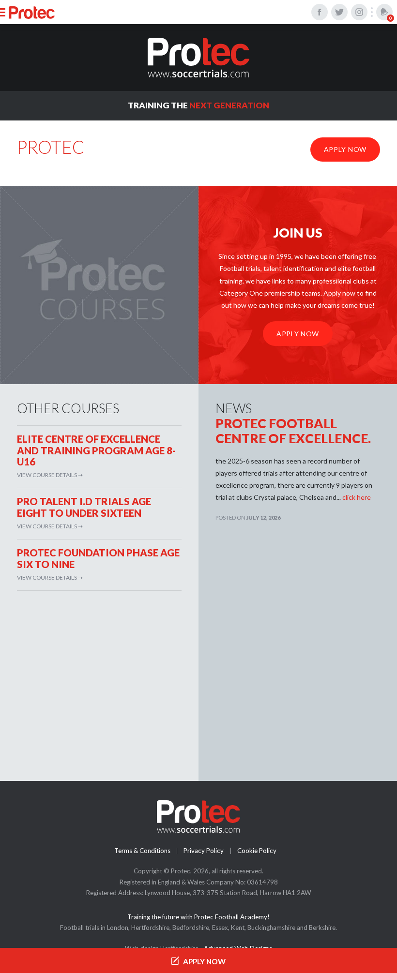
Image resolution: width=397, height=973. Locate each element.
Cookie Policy (256, 851)
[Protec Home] (198, 57)
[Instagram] (359, 12)
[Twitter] (339, 12)
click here (356, 497)
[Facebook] (319, 12)
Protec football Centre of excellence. (293, 431)
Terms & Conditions (142, 851)
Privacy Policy (203, 851)
